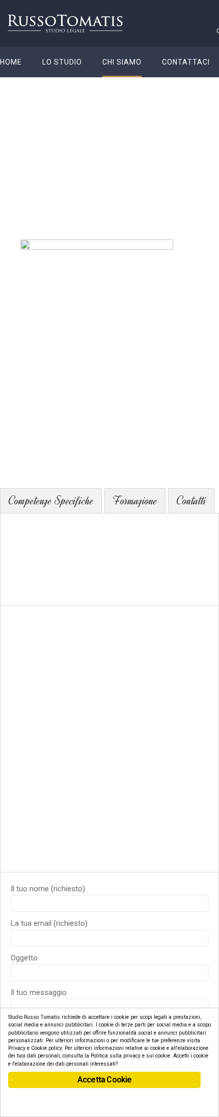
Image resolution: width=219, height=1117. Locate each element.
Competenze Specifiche (51, 500)
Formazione (135, 500)
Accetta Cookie (104, 1079)
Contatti (191, 500)
